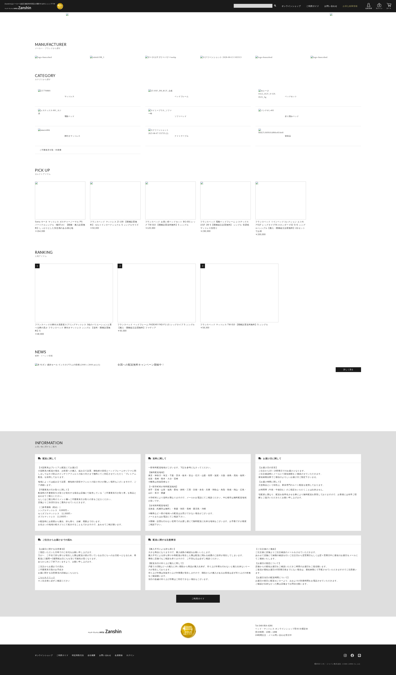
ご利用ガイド (312, 6)
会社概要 (91, 655)
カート (388, 8)
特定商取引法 (78, 655)
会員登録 (368, 8)
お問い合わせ (330, 6)
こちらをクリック (46, 577)
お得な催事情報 (350, 6)
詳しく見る (348, 369)
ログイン (379, 8)
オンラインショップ (291, 6)
